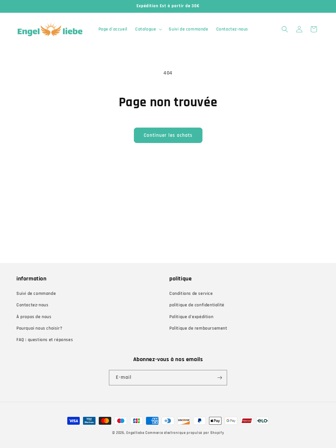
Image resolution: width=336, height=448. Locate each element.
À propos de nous (34, 317)
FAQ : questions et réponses (44, 340)
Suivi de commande (36, 293)
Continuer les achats (168, 135)
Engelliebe (135, 433)
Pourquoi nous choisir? (39, 328)
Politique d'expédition (191, 317)
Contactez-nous (32, 305)
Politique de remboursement (198, 328)
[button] (148, 29)
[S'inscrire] (219, 377)
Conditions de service (191, 293)
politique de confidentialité (196, 305)
